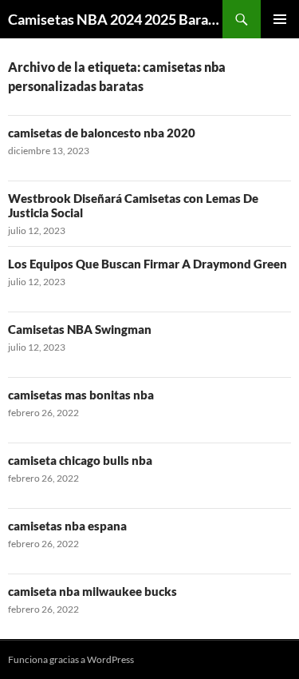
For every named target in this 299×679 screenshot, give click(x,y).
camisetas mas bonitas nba (81, 394)
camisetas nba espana (67, 525)
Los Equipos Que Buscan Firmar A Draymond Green (147, 263)
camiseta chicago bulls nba (80, 460)
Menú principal (280, 19)
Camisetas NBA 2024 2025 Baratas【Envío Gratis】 (115, 19)
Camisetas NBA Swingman (79, 329)
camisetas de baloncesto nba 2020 (101, 132)
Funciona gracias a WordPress (71, 659)
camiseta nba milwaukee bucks (92, 591)
